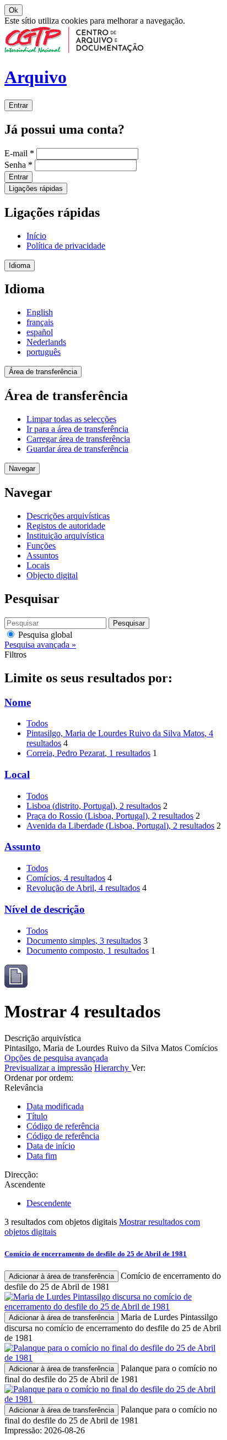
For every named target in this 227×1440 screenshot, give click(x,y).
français (39, 322)
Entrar (18, 105)
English (39, 312)
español (39, 332)
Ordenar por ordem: (38, 1077)
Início (36, 235)
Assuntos (42, 555)
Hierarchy (112, 1067)
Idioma (19, 265)
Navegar (22, 468)
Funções (41, 545)
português (43, 352)
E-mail (19, 153)
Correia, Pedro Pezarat (88, 753)
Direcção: (21, 1174)
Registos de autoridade (65, 525)
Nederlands (46, 342)
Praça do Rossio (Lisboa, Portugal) (109, 815)
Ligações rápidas (36, 188)
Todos (37, 723)
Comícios (65, 878)
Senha (18, 164)
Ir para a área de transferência (77, 429)
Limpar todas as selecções (71, 419)
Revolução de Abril (83, 888)
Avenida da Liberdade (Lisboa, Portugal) (120, 825)
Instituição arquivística (65, 535)
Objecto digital (52, 575)
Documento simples (83, 940)
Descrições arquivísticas (68, 516)
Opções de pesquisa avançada (56, 1058)
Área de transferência (43, 372)
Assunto (22, 846)
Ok (13, 10)
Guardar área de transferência (77, 448)
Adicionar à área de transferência (61, 1276)
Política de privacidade (65, 245)
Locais (38, 565)
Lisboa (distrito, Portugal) (93, 806)
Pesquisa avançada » (40, 644)
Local (17, 774)
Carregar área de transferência (78, 439)
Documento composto (87, 950)
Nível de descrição (44, 909)
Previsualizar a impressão (48, 1067)
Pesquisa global (44, 634)
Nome (17, 702)
